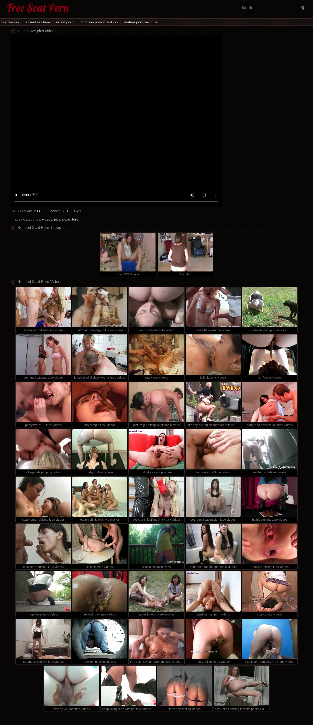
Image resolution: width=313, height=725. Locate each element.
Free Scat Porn (38, 7)
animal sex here (37, 22)
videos (47, 219)
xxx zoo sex (10, 22)
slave (66, 219)
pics (57, 219)
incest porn (64, 22)
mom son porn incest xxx (98, 22)
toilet (75, 219)
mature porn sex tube (140, 22)
